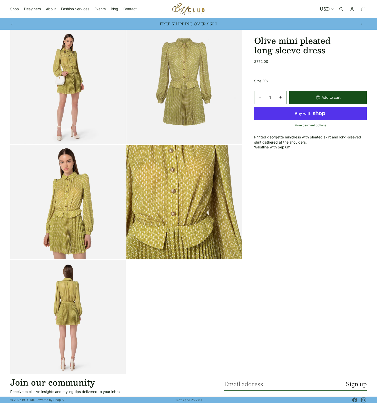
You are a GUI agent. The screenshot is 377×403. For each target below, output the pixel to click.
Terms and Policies (188, 400)
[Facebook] (355, 400)
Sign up (356, 384)
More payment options (310, 125)
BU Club (28, 400)
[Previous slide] (12, 23)
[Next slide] (361, 23)
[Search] (341, 9)
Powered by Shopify (49, 400)
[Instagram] (364, 400)
